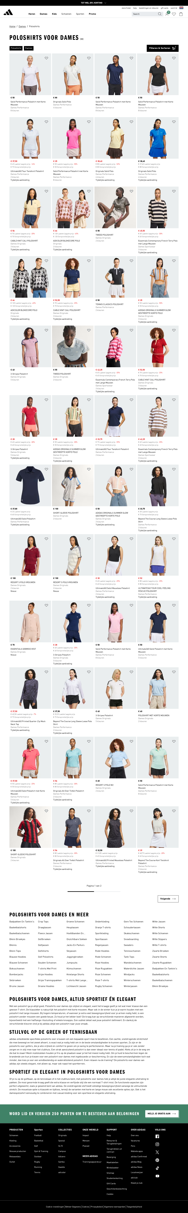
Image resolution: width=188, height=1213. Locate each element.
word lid (174, 8)
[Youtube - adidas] (167, 1176)
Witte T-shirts (159, 945)
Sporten (80, 14)
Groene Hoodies (46, 986)
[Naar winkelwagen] (180, 14)
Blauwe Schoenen (18, 963)
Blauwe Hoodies (17, 957)
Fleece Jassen (45, 933)
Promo (92, 14)
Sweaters (128, 945)
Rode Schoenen (103, 957)
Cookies (85, 1207)
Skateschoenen (131, 933)
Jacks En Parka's (75, 945)
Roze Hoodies (102, 963)
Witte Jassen (158, 922)
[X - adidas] (167, 1153)
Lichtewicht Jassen (76, 986)
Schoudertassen (132, 927)
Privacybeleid (97, 1207)
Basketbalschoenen (19, 933)
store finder (126, 8)
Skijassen (71, 951)
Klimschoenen (74, 969)
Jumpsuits (72, 963)
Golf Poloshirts (45, 957)
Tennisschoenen (132, 951)
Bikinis (13, 945)
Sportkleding (102, 933)
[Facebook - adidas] (167, 1137)
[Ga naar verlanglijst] (173, 14)
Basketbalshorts (17, 927)
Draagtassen (44, 927)
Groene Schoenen (75, 922)
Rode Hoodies (102, 951)
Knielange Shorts (75, 974)
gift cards (164, 8)
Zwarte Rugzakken (162, 963)
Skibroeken (15, 980)
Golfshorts (43, 951)
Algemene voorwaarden (114, 1207)
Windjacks (129, 974)
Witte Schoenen (160, 933)
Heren (31, 14)
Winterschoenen (132, 980)
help (135, 8)
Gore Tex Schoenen (133, 922)
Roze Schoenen (103, 974)
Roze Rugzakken (103, 969)
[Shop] (8, 12)
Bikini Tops (15, 951)
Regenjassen (101, 945)
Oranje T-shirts (103, 927)
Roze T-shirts (102, 980)
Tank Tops (129, 957)
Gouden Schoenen (47, 963)
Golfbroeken (44, 939)
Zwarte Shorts (159, 957)
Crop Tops (43, 922)
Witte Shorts (158, 927)
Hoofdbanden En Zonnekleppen (75, 933)
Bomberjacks (16, 974)
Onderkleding (102, 922)
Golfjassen (43, 945)
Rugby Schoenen (103, 986)
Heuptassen (73, 927)
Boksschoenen (17, 969)
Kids (54, 14)
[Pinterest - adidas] (167, 1161)
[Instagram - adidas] (167, 1145)
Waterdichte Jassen (134, 969)
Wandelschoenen (132, 963)
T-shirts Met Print (47, 969)
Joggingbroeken (75, 957)
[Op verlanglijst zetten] (46, 59)
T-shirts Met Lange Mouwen (76, 980)
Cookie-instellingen (55, 1207)
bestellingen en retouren (148, 8)
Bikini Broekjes (17, 939)
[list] (78, 48)
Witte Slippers (159, 939)
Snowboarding (131, 939)
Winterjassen (130, 986)
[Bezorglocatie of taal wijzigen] (181, 8)
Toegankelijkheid (134, 1207)
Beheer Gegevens (73, 1207)
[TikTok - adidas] (167, 1168)
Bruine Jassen (16, 986)
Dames (43, 14)
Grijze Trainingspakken (50, 980)
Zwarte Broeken (160, 951)
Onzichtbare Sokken (77, 939)
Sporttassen (101, 939)
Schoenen (66, 14)
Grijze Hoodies (45, 974)
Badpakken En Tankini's (21, 922)
